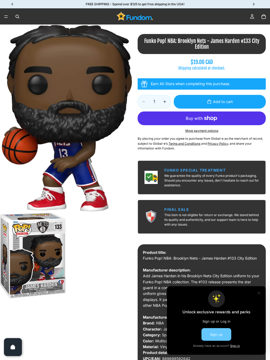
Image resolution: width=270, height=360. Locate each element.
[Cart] (263, 16)
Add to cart (223, 101)
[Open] (13, 347)
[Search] (17, 16)
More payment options (201, 131)
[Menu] (6, 17)
